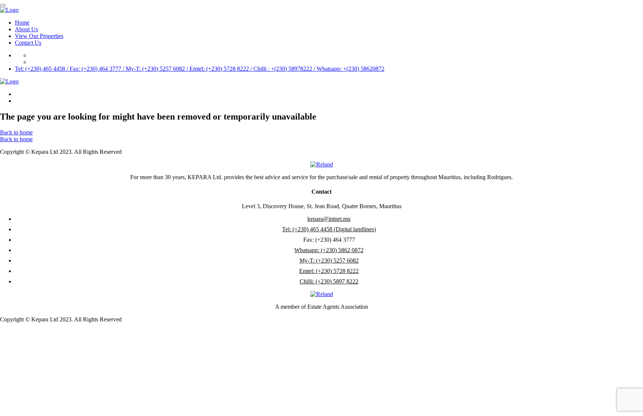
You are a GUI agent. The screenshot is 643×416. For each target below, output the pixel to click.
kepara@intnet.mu (329, 219)
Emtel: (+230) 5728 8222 (329, 271)
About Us (26, 29)
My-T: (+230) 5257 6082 (329, 260)
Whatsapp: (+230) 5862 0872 (329, 250)
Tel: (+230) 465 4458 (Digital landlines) (329, 229)
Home (22, 22)
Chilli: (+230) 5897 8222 (329, 281)
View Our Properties (39, 36)
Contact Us (28, 42)
